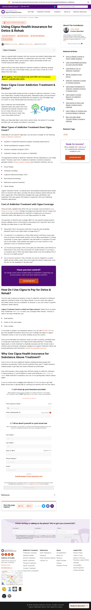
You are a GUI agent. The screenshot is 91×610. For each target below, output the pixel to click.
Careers (59, 563)
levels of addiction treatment (11, 137)
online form (16, 311)
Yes (22, 506)
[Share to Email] (52, 506)
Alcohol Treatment (29, 558)
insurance (31, 17)
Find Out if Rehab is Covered (10, 6)
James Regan (14, 44)
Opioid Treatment (29, 560)
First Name (9, 435)
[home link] (2, 17)
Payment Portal (62, 565)
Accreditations (61, 553)
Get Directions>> (7, 568)
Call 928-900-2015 (29, 281)
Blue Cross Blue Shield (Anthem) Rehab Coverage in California (75, 119)
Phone (59, 528)
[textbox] (28, 454)
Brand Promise (61, 560)
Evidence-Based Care (9, 36)
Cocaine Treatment (29, 568)
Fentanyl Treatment (29, 563)
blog (12, 554)
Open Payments (78, 568)
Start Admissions (45, 553)
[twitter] (6, 554)
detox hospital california (10, 17)
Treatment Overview (43, 12)
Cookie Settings (78, 570)
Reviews (59, 558)
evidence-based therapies (21, 162)
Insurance (57, 12)
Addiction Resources (80, 12)
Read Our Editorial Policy (74, 43)
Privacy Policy (78, 553)
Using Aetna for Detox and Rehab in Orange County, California (75, 105)
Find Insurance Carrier (13, 404)
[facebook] (2, 554)
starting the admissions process (35, 348)
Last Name (9, 443)
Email (7, 466)
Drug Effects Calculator (31, 571)
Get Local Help (8, 39)
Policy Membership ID (13, 412)
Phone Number (11, 458)
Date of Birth (10, 450)
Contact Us (44, 560)
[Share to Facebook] (48, 506)
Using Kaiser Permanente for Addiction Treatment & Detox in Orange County (76, 89)
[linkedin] (9, 554)
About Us (67, 12)
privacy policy (36, 484)
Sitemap (76, 562)
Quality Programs (24, 36)
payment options (22, 17)
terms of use (26, 484)
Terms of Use (77, 555)
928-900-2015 (25, 6)
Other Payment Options (48, 558)
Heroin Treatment (29, 566)
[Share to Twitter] (43, 506)
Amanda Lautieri (28, 44)
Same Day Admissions (38, 36)
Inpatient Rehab (28, 555)
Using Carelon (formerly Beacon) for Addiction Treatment (73, 97)
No (30, 506)
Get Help (31, 12)
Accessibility (77, 565)
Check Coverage (28, 487)
